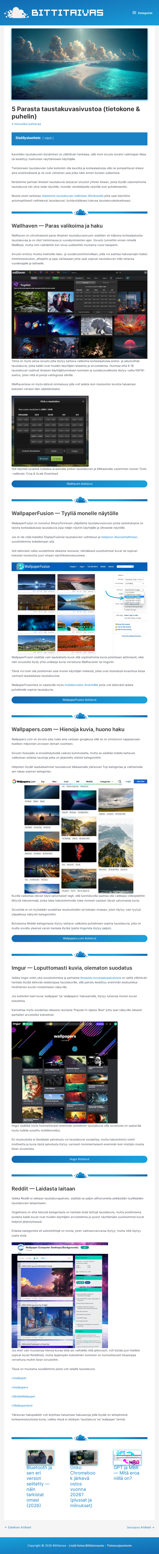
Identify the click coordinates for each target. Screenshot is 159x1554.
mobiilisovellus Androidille (82, 685)
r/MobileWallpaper (23, 1396)
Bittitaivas (68, 12)
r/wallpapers (20, 1387)
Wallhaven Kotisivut (80, 483)
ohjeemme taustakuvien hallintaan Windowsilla (73, 195)
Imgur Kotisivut (79, 1159)
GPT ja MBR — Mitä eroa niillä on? (126, 1473)
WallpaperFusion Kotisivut (79, 699)
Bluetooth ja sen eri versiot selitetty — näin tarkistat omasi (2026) (39, 1486)
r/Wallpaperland (22, 1405)
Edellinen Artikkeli (18, 1527)
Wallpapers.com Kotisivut (79, 938)
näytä (48, 138)
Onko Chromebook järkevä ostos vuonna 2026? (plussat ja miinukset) (82, 1486)
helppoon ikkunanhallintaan (119, 537)
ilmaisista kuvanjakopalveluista (100, 977)
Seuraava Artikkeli (140, 1527)
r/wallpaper (19, 1378)
